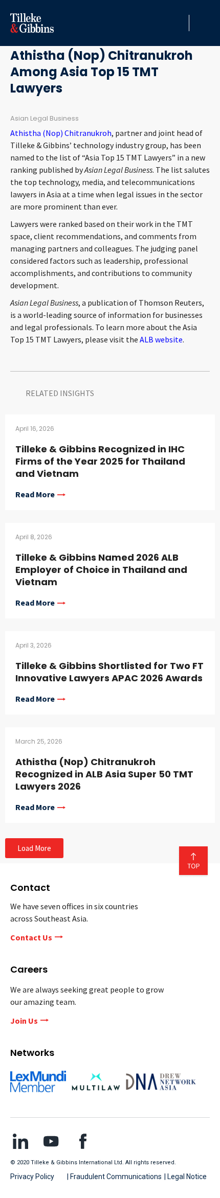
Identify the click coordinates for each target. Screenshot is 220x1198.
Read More (35, 494)
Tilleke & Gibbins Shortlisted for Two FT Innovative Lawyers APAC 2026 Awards (109, 671)
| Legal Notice (185, 1176)
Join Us (24, 1021)
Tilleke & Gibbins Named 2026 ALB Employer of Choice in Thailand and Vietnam (101, 569)
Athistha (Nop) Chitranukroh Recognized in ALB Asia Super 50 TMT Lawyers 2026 (104, 774)
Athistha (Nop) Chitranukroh (61, 133)
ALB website (161, 339)
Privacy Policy (32, 1176)
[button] (178, 23)
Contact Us (31, 937)
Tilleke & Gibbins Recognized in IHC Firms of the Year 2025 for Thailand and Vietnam (100, 461)
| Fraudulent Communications (114, 1176)
